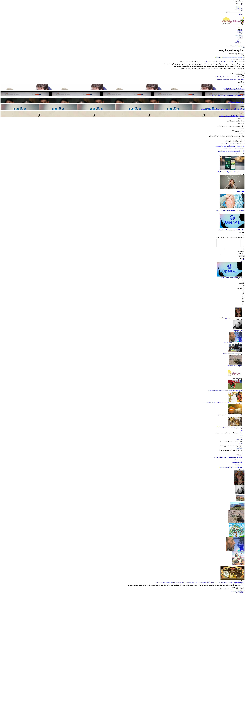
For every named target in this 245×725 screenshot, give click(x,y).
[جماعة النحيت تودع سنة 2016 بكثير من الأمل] (235, 351)
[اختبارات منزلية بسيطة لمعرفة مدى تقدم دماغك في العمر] (232, 207)
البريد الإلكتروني (240, 251)
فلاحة (238, 41)
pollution (200, 582)
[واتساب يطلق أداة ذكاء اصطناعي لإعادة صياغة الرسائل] (232, 169)
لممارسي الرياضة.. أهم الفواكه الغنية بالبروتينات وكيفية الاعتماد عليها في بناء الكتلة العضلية (223, 402)
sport (217, 582)
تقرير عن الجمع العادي (237, 378)
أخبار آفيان (239, 32)
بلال (241, 430)
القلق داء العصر (240, 191)
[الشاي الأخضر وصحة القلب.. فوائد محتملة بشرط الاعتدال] (235, 413)
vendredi (230, 582)
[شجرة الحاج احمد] (236, 536)
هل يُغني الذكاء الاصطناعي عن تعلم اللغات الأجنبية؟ (231, 229)
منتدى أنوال (239, 37)
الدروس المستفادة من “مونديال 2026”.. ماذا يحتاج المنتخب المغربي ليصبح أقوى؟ (225, 390)
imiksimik (240, 443)
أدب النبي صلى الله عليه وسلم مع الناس (231, 116)
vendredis (238, 582)
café (157, 582)
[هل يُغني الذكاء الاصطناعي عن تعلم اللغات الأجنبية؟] (232, 227)
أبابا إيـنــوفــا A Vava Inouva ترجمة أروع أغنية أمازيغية (230, 317)
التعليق (242, 246)
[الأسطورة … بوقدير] (238, 565)
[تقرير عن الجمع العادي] (235, 376)
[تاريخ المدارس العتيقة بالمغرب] (232, 579)
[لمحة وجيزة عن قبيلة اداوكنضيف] (237, 509)
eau (173, 582)
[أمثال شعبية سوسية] (237, 329)
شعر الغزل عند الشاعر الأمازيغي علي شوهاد (232, 342)
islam (184, 582)
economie (178, 582)
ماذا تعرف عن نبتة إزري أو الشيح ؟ (234, 365)
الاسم (242, 248)
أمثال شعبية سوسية (238, 330)
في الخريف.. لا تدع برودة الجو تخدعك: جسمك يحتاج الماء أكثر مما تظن (222, 109)
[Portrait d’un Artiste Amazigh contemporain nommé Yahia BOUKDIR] (240, 500)
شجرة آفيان (239, 30)
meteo (192, 582)
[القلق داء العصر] (232, 188)
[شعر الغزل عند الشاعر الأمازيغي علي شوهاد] (235, 341)
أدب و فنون (237, 42)
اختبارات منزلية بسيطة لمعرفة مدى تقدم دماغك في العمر (230, 210)
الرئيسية (240, 29)
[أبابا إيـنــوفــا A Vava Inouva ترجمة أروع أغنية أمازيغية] (238, 316)
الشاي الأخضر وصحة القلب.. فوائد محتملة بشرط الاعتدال (230, 414)
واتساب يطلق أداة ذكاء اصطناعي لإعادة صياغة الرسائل (230, 171)
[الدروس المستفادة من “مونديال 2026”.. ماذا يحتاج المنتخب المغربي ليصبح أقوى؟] (235, 389)
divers (170, 582)
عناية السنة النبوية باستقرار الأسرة (233, 89)
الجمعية (240, 33)
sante (206, 582)
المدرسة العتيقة (238, 35)
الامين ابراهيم (239, 439)
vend (225, 582)
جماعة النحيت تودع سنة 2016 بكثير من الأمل (232, 353)
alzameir (242, 71)
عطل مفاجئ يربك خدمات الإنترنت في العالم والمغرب (227, 95)
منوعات (240, 38)
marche (188, 582)
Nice (241, 435)
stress (221, 582)
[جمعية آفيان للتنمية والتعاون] (233, 24)
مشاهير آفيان (239, 31)
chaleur (160, 582)
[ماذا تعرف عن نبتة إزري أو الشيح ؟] (235, 364)
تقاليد (238, 40)
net (196, 582)
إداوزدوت (240, 36)
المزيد (238, 43)
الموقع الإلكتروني (240, 253)
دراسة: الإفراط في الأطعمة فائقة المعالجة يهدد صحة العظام (229, 427)
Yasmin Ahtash (239, 448)
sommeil (213, 582)
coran (165, 582)
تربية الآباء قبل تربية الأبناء (236, 102)
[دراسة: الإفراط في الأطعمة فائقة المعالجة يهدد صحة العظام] (235, 425)
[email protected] (241, 589)
